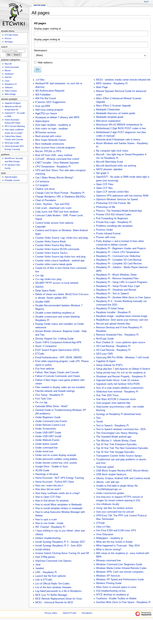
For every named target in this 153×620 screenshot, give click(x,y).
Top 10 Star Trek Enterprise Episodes (116, 444)
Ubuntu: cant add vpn (107, 482)
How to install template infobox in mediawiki (58, 508)
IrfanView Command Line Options (53, 561)
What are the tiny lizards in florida (114, 542)
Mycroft (8, 64)
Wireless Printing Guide (108, 583)
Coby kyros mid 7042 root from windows (57, 211)
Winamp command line (108, 560)
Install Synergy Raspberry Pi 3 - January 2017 (60, 542)
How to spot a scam (46, 519)
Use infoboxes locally (107, 504)
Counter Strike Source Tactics (51, 253)
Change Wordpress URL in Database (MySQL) (60, 196)
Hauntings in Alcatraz (46, 474)
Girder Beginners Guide (47, 417)
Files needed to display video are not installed (60, 387)
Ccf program (42, 185)
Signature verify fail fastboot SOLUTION (118, 384)
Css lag (39, 275)
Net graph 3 (102, 173)
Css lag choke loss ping (48, 279)
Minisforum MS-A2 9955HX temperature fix (119, 124)
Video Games (11, 91)
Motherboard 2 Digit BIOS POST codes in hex (121, 128)
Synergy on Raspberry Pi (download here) (118, 414)
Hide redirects (45, 62)
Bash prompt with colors (48, 136)
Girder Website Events (47, 440)
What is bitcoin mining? (108, 549)
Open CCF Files (104, 184)
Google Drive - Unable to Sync (51, 466)
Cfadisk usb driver (45, 189)
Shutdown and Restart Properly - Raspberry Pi (121, 376)
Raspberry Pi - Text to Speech (112, 293)
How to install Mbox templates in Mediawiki (58, 504)
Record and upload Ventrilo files (113, 323)
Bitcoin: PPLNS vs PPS (48, 151)
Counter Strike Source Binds (50, 241)
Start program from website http (113, 403)
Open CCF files (104, 188)
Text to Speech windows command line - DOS (121, 429)
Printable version (12, 180)
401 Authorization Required (49, 90)
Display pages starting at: (48, 28)
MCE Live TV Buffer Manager (51, 595)
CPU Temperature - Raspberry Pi (53, 166)
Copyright (40, 226)
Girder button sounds (46, 444)
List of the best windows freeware (53, 587)
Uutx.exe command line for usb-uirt (115, 512)
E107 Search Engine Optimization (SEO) (57, 350)
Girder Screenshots (45, 428)
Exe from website (44, 368)
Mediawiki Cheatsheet (108, 109)
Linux (7, 81)
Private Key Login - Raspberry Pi (114, 222)
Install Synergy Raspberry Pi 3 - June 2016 (58, 545)
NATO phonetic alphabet (109, 169)
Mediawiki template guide (109, 117)
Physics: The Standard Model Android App (119, 211)
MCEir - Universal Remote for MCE (54, 602)
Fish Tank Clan (43, 398)
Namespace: (41, 50)
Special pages (11, 177)
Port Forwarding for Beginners (112, 218)
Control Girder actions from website (54, 223)
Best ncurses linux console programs (55, 147)
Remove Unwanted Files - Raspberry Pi (117, 334)
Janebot (39, 568)
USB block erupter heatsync (111, 474)
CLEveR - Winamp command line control (57, 159)
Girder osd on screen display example (55, 455)
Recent (8, 38)
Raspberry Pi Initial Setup (110, 308)
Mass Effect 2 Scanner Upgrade (113, 105)
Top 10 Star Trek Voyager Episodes (115, 452)
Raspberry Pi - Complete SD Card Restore (119, 263)
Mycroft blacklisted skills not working (116, 165)
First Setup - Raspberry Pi (49, 395)
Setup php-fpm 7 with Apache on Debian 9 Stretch (123, 369)
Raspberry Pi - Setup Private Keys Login (118, 286)
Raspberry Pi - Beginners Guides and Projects (121, 248)
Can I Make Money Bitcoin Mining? (54, 177)
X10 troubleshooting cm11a (110, 591)
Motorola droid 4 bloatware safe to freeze (118, 139)
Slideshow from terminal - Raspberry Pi (117, 391)
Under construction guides (110, 493)
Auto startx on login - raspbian (51, 128)
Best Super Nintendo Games (50, 140)
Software (9, 87)
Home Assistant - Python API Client (54, 482)
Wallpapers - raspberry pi (109, 538)
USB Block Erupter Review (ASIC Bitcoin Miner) (122, 470)
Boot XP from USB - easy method (53, 155)
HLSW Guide (42, 470)
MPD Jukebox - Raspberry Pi (112, 83)
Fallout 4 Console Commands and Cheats (57, 376)
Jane (37, 564)
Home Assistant (12, 67)
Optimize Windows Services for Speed (117, 199)
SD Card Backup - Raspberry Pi (113, 346)
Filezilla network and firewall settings (55, 391)
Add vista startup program (49, 109)
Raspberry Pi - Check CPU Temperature (117, 252)
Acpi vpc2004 (42, 106)
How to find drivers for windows (52, 500)
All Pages (9, 42)
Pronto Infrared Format (108, 233)
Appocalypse (42, 121)
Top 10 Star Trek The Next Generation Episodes (122, 448)
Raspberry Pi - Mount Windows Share (116, 274)
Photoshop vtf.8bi (105, 207)
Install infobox (42, 549)
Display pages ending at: (47, 39)
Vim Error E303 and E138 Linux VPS (116, 530)
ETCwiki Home (11, 35)
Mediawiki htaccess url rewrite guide (115, 113)
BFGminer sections (45, 132)
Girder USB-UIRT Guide (48, 432)
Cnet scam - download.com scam (53, 208)
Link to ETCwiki (43, 579)
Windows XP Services (108, 576)
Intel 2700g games (45, 557)
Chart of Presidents (45, 200)
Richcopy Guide (12, 143)
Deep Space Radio (45, 290)
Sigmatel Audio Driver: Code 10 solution (117, 380)
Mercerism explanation (108, 121)
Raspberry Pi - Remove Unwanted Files (117, 278)
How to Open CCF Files (48, 497)
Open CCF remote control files (112, 192)
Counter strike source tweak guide (53, 264)
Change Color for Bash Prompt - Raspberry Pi (60, 193)
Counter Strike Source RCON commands (57, 249)
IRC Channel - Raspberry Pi (50, 527)
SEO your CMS (104, 354)
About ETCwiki (69, 613)
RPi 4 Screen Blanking (15, 126)
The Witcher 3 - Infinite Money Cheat (116, 440)
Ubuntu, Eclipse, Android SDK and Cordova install (123, 478)
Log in (146, 1)
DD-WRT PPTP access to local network (56, 283)
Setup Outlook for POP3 (109, 365)
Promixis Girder (104, 230)
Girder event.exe (44, 451)
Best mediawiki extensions (49, 144)
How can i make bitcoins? (49, 485)
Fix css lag (41, 402)
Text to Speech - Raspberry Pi (112, 425)
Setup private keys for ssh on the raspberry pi (121, 372)
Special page (39, 5)
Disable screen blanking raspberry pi (54, 312)
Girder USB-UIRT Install (48, 436)
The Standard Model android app (113, 436)
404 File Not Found (45, 98)
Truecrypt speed (105, 467)
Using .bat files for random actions (114, 508)
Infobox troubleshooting (47, 538)
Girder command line (46, 447)
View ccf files (103, 526)
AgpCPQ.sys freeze (46, 113)
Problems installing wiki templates (114, 226)
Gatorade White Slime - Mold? (51, 406)
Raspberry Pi (11, 84)
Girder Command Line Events (51, 421)
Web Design (10, 94)
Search (4, 47)
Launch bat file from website (50, 576)
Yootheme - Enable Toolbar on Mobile (116, 598)
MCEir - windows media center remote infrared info (123, 79)
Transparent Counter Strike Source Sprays (119, 455)
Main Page (102, 87)
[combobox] (91, 56)
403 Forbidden (43, 94)
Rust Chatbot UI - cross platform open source (120, 342)
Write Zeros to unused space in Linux (116, 587)
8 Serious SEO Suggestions (50, 102)
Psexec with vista (105, 237)
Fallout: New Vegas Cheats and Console (57, 372)
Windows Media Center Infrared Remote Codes (121, 568)
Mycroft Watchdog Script (109, 161)
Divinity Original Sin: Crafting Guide (54, 338)
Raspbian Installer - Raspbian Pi (113, 312)
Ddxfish (39, 287)
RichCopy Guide (105, 338)
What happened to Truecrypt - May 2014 (118, 545)
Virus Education (104, 534)
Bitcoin (8, 70)
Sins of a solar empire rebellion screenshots (119, 388)
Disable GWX (42, 301)
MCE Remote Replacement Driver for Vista (58, 598)
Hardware (9, 74)
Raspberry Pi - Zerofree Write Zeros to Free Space (123, 297)
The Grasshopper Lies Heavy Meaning (117, 433)
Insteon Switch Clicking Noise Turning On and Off (62, 553)
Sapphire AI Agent (105, 361)
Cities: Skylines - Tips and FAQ (52, 204)
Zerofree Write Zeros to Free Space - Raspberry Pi (123, 602)
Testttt (99, 421)
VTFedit (100, 523)
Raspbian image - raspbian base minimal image (121, 316)
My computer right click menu (112, 151)
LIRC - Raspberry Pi (46, 572)
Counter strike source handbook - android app (59, 260)
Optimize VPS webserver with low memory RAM (122, 195)
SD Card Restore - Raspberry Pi (113, 350)
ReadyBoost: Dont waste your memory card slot (122, 320)
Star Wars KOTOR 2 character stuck (116, 399)
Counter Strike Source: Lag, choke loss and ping (61, 238)
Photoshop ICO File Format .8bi (113, 203)
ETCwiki (39, 354)
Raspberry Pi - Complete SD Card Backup (118, 260)
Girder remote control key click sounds (56, 463)
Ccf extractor (42, 181)
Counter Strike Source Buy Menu (53, 245)
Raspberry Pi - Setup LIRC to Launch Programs (121, 282)
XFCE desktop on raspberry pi (112, 594)
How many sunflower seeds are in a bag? (57, 493)
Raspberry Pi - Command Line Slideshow (118, 256)
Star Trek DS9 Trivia (107, 395)
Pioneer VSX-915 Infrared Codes (113, 214)
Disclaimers (87, 613)
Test (98, 418)
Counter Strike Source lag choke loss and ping (60, 256)
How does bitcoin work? (48, 489)
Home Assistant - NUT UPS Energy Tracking (59, 478)
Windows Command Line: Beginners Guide (119, 564)
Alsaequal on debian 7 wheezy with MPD (57, 117)
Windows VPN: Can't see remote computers (119, 572)
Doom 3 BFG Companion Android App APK (58, 342)
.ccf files (40, 79)
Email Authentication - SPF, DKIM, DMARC (58, 357)
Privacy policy (51, 613)
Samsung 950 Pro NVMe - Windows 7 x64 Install (122, 357)
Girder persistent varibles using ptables (56, 459)
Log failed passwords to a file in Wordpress (58, 591)
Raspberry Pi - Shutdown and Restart (116, 290)
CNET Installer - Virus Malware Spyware (57, 162)
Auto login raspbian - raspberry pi (53, 125)
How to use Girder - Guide (49, 523)
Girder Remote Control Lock (50, 425)
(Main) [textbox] (39, 55)
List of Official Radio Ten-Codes (52, 583)
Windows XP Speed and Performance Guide (120, 579)
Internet (8, 77)
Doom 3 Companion (46, 346)
